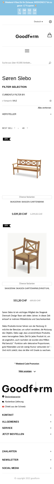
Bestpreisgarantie (12, 397)
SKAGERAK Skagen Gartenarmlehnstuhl (27, 288)
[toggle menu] (27, 50)
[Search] (27, 63)
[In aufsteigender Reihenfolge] (18, 128)
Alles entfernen (44, 108)
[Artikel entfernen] (51, 101)
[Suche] (50, 63)
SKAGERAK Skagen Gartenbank (27, 202)
